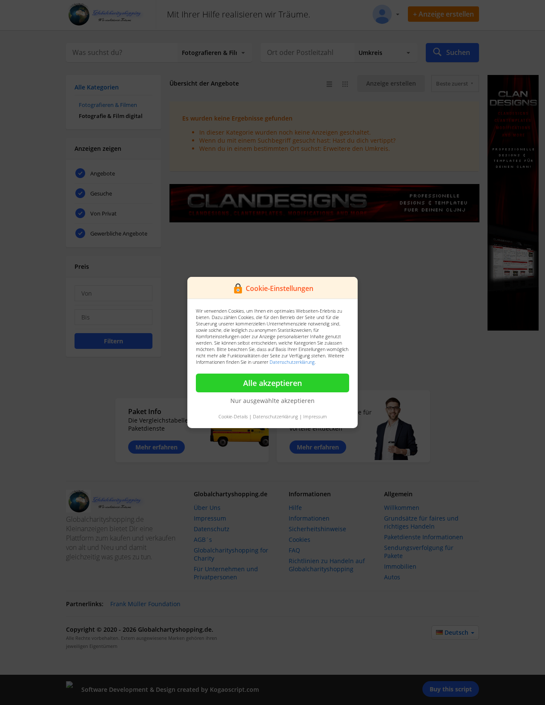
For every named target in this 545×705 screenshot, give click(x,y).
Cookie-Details (233, 416)
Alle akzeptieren (272, 383)
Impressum (315, 416)
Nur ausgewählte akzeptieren (272, 401)
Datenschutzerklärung (292, 362)
